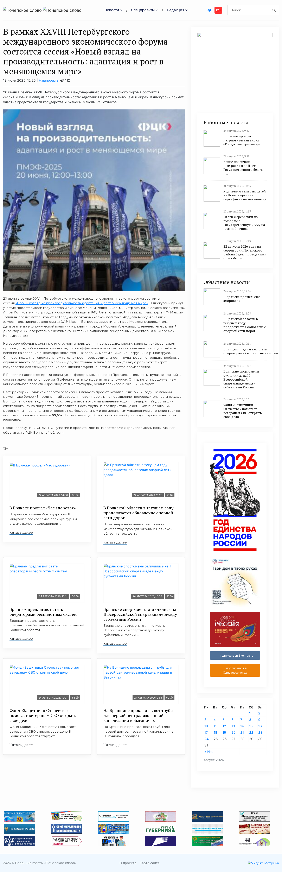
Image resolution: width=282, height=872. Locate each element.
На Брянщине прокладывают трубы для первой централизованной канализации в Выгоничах (138, 715)
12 (224, 726)
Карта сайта (150, 863)
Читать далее (21, 532)
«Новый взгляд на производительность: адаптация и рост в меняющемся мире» (81, 303)
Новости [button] (111, 10)
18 (215, 732)
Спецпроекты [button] (143, 10)
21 (242, 732)
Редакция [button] (175, 10)
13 (233, 726)
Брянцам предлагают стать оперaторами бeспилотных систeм (43, 611)
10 (206, 726)
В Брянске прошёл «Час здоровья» (42, 508)
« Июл (209, 752)
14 (242, 726)
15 (251, 726)
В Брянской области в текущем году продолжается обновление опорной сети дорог (138, 513)
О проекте (128, 863)
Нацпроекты (49, 80)
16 (260, 726)
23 (260, 732)
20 (233, 732)
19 (224, 732)
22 (251, 732)
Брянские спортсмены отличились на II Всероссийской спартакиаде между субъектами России (140, 614)
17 (206, 732)
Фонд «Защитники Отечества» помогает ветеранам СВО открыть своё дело (42, 715)
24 (206, 739)
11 (215, 726)
